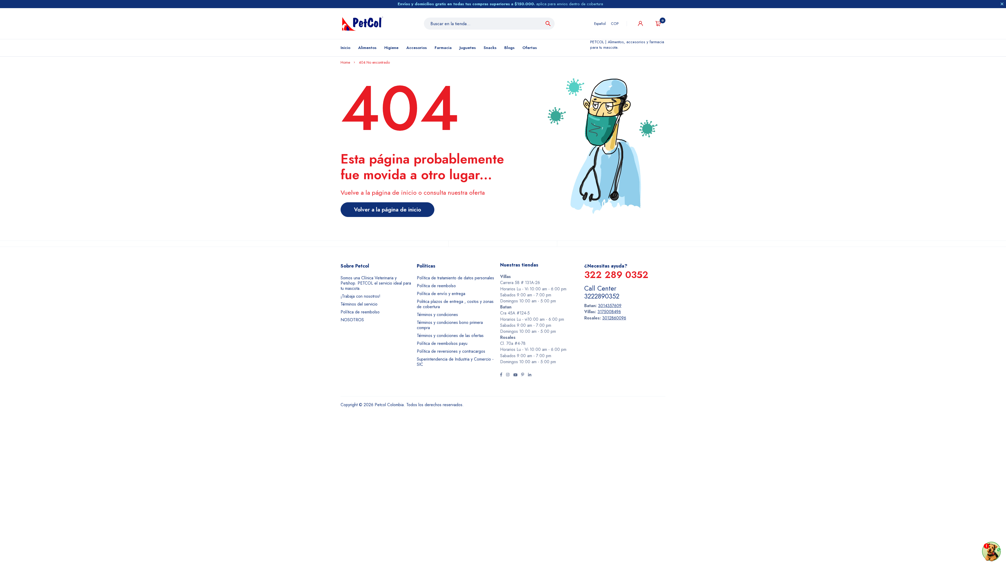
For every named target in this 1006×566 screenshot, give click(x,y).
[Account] (640, 23)
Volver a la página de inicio (387, 210)
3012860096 (614, 318)
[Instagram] (508, 375)
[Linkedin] (529, 375)
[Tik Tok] (522, 375)
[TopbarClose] (1002, 4)
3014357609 (609, 306)
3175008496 (609, 312)
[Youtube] (515, 375)
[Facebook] (501, 375)
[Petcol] (363, 23)
